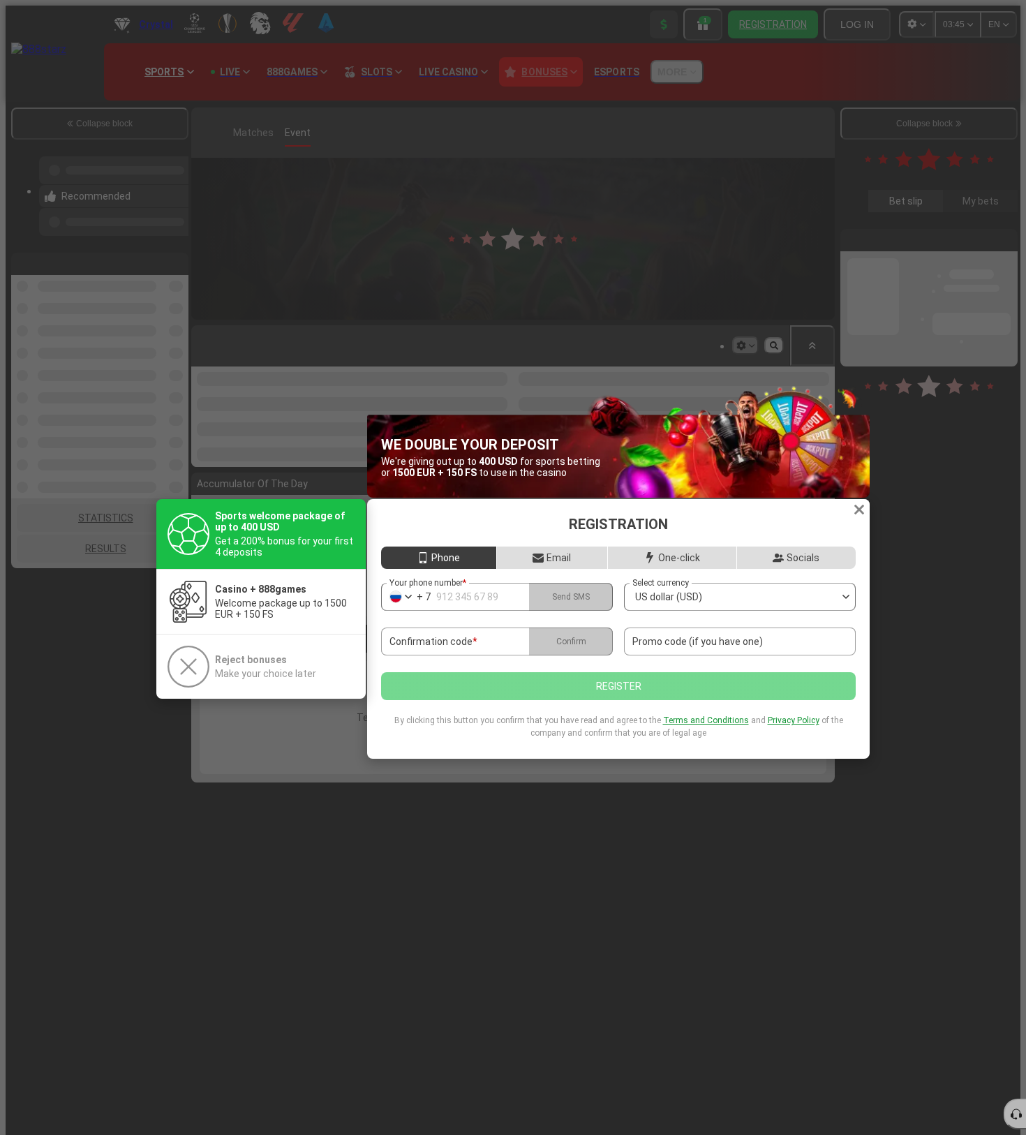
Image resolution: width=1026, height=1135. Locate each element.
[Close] (859, 509)
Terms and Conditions (706, 720)
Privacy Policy (793, 720)
